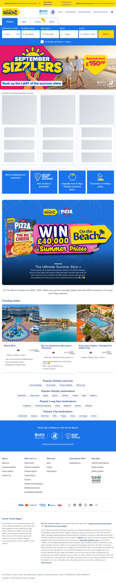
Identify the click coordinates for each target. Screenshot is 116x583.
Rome (72, 416)
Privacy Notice (7, 471)
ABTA (80, 537)
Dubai (57, 406)
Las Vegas (83, 416)
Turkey (75, 395)
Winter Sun (80, 385)
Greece (55, 395)
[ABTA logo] (43, 12)
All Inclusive (51, 385)
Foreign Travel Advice (100, 463)
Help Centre (29, 463)
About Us (5, 463)
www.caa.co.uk (46, 562)
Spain (84, 395)
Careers (27, 479)
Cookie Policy (29, 475)
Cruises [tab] (40, 20)
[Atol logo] (54, 436)
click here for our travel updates (55, 526)
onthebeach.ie (75, 463)
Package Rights (30, 471)
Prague (63, 416)
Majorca (93, 395)
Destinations (52, 471)
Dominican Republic (43, 406)
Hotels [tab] (51, 22)
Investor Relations (9, 467)
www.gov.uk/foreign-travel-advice (100, 523)
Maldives (67, 406)
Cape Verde (34, 395)
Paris (55, 416)
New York (45, 416)
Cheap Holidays (36, 385)
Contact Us (6, 475)
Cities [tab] (24, 22)
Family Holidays (66, 385)
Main (49, 463)
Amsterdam (22, 416)
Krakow (34, 416)
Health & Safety (98, 471)
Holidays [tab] (9, 22)
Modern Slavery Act (32, 488)
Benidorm (22, 395)
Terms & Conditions (32, 467)
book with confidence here (89, 540)
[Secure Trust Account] (73, 436)
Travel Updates (97, 467)
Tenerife (65, 395)
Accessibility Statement (33, 492)
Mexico (78, 406)
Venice (94, 416)
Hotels (49, 467)
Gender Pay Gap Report (33, 484)
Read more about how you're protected (58, 444)
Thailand (88, 406)
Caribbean (27, 406)
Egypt (45, 395)
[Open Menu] (112, 12)
